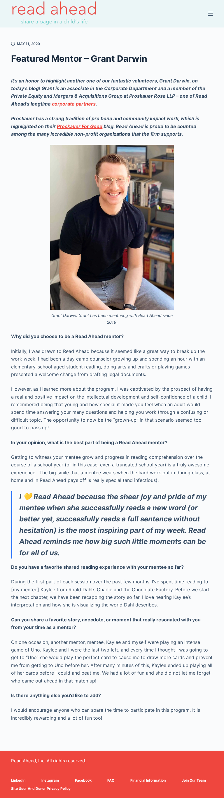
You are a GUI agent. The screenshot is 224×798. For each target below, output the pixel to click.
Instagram (50, 780)
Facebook (83, 780)
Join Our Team (194, 780)
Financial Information (148, 780)
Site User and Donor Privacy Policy (41, 788)
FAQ (110, 780)
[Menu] (210, 13)
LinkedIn (18, 780)
